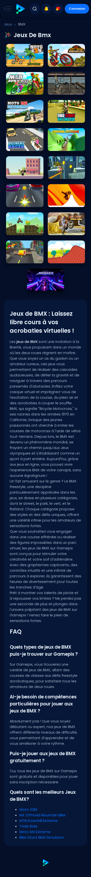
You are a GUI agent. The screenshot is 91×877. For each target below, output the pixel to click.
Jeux (8, 24)
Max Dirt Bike (59, 202)
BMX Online (58, 258)
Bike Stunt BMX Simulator (66, 118)
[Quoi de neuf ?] (46, 9)
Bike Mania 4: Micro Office (66, 230)
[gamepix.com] (20, 9)
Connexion (77, 9)
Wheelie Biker (17, 174)
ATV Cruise (16, 230)
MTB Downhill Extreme (24, 90)
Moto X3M (15, 62)
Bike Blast (15, 202)
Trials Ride (57, 90)
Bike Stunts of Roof (63, 174)
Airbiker (34, 286)
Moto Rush (16, 258)
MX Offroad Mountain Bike (66, 62)
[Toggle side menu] (6, 9)
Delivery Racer (18, 146)
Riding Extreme (61, 146)
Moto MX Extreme (20, 118)
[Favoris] (58, 9)
